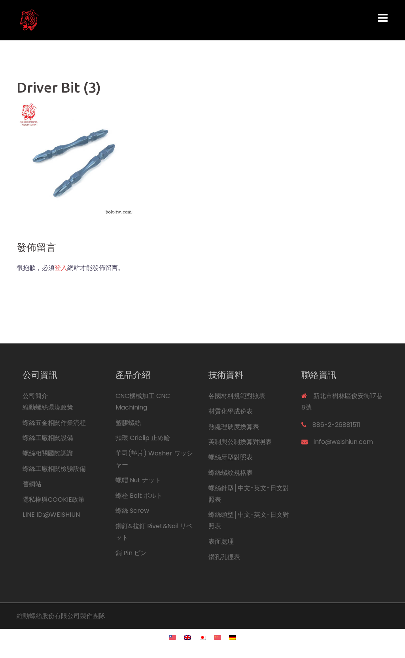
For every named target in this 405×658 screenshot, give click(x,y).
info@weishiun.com (343, 441)
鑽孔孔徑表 (224, 556)
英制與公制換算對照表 (240, 441)
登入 (61, 267)
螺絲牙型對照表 (230, 457)
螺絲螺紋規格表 (230, 472)
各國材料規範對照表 (236, 395)
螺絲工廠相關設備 (48, 437)
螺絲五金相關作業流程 (54, 422)
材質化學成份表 (230, 411)
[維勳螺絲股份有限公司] (74, 19)
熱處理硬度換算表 (233, 426)
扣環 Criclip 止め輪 (142, 437)
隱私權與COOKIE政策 (54, 499)
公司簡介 (35, 395)
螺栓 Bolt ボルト (139, 495)
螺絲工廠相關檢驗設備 (54, 468)
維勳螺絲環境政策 (48, 407)
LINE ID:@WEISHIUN (51, 514)
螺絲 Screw (132, 510)
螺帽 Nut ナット (138, 480)
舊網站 (32, 484)
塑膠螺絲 (128, 422)
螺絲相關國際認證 (48, 453)
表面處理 (221, 541)
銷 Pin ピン (131, 552)
